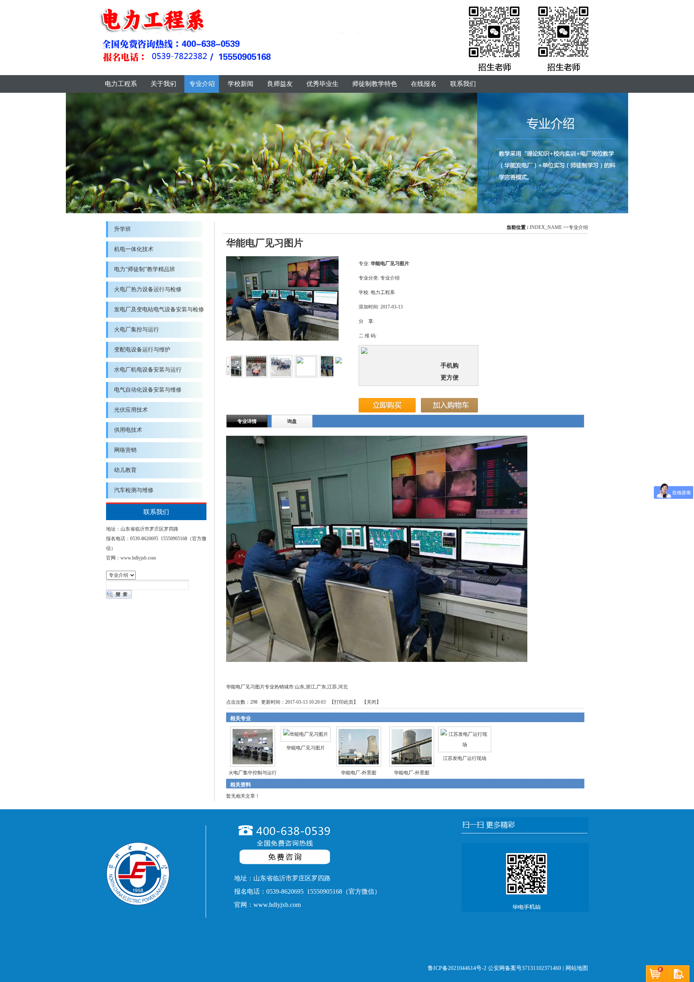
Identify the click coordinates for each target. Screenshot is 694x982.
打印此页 (343, 702)
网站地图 (576, 968)
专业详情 (247, 421)
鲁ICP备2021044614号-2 (457, 968)
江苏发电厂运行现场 (464, 758)
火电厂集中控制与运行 (253, 773)
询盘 (292, 421)
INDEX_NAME (546, 227)
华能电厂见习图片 (305, 748)
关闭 (371, 702)
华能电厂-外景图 (358, 773)
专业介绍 (578, 227)
